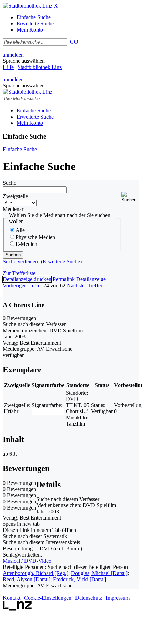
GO (74, 42)
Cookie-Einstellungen (47, 598)
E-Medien (26, 244)
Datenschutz (88, 598)
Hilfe (8, 67)
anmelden (13, 55)
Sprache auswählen (24, 61)
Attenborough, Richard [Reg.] (35, 573)
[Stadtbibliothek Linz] (27, 6)
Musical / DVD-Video (27, 561)
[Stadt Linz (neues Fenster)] (17, 609)
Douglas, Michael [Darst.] (99, 573)
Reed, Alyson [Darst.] (26, 579)
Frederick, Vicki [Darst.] (79, 579)
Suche (9, 183)
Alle (20, 230)
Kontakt (11, 598)
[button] (130, 197)
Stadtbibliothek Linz (40, 67)
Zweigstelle (15, 196)
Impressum (118, 598)
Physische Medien (35, 237)
